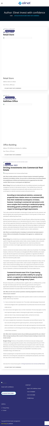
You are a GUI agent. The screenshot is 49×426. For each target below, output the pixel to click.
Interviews (8, 163)
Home (11, 15)
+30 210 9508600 (31, 391)
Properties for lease (10, 30)
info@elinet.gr (30, 398)
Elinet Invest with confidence (13, 88)
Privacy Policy (6, 408)
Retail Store (8, 34)
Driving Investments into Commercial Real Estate (23, 168)
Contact (4, 410)
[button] (47, 3)
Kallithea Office (10, 101)
